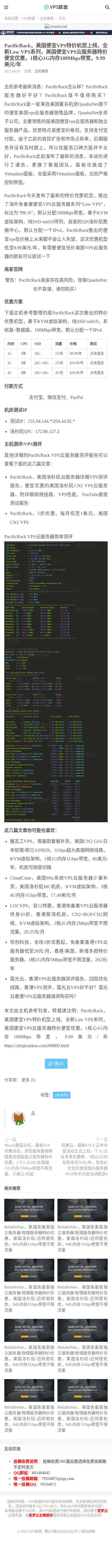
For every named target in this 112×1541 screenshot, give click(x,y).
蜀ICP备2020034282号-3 (63, 1532)
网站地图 (88, 1532)
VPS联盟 (56, 7)
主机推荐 (47, 19)
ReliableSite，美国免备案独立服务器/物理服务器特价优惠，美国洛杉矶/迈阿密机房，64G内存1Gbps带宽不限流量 (29, 1238)
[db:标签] (61, 1095)
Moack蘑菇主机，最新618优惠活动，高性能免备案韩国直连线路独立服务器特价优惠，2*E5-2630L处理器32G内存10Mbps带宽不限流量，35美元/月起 (28, 1159)
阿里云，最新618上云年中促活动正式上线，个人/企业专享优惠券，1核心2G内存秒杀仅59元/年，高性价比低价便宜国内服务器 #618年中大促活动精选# (84, 1159)
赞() (59, 1064)
